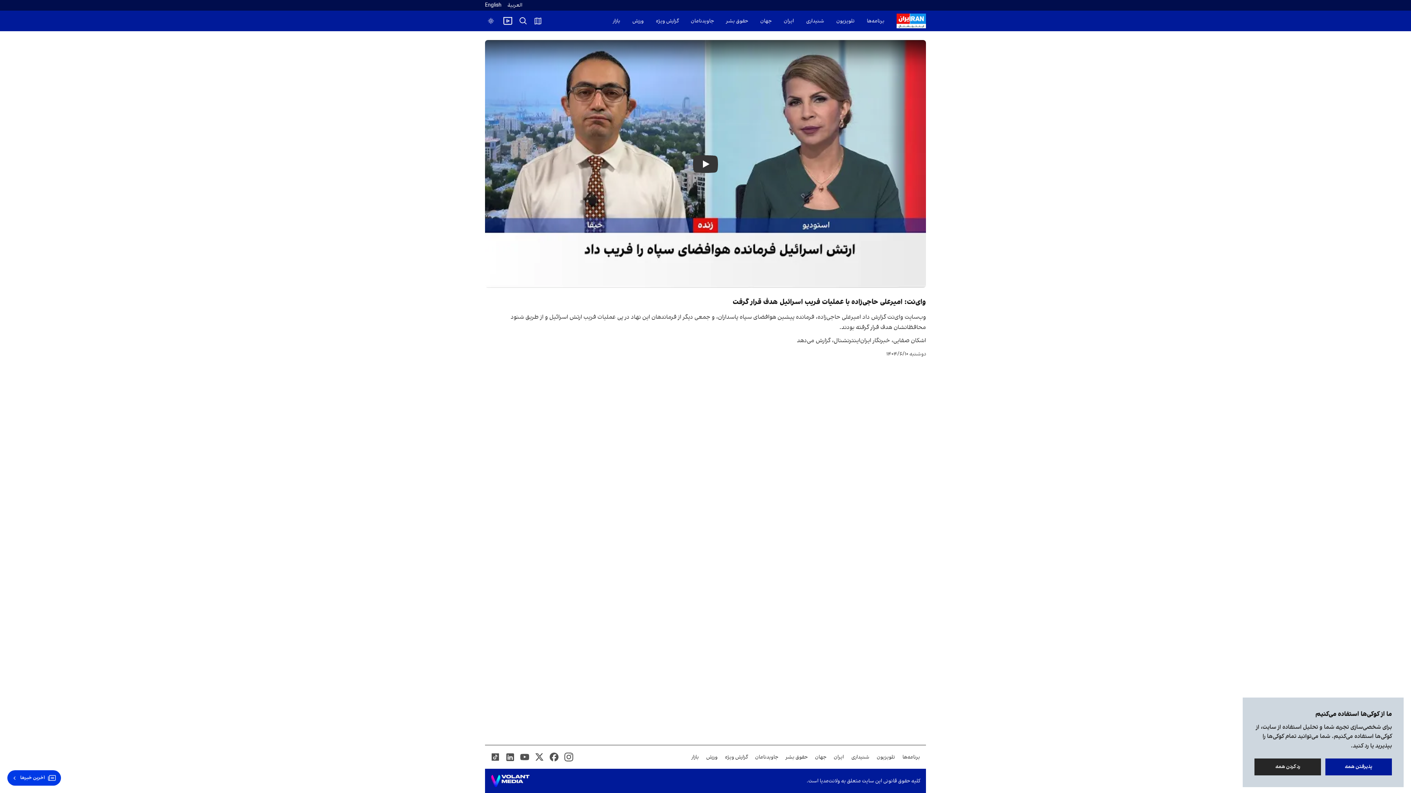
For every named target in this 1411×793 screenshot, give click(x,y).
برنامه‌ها (875, 21)
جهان (766, 21)
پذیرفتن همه (1358, 767)
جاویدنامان (702, 21)
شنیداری (815, 21)
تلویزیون (845, 21)
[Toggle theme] (491, 21)
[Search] (523, 21)
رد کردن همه (1287, 767)
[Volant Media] (510, 781)
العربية (515, 5)
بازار (616, 21)
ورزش (638, 21)
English (493, 5)
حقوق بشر (737, 21)
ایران (789, 21)
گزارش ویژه (667, 21)
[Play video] (507, 21)
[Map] (538, 21)
